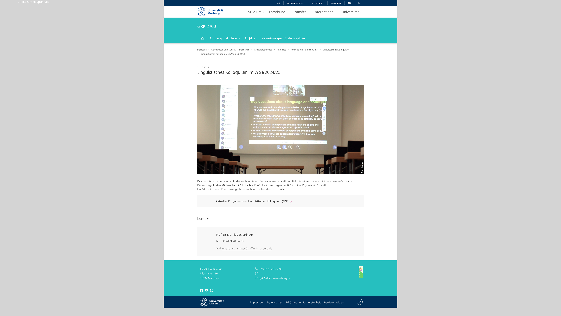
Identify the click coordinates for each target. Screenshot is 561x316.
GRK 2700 (202, 38)
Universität (350, 11)
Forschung (277, 11)
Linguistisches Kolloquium (336, 49)
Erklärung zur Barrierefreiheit (303, 302)
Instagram (212, 290)
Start (278, 3)
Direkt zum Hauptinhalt (33, 2)
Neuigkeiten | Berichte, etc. (304, 49)
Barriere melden (334, 302)
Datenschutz (274, 302)
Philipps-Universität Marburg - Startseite (215, 11)
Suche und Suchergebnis (359, 3)
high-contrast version (349, 3)
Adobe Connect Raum (215, 189)
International (324, 11)
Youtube (206, 290)
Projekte (250, 38)
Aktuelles (281, 49)
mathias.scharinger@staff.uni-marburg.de (247, 248)
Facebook (201, 290)
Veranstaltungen (272, 38)
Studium (255, 11)
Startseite (202, 49)
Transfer (299, 11)
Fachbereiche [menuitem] (295, 3)
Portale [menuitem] (317, 3)
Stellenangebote (295, 38)
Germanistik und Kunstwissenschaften (230, 49)
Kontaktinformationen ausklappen (360, 302)
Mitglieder (232, 38)
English (336, 3)
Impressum (257, 302)
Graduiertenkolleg (263, 49)
